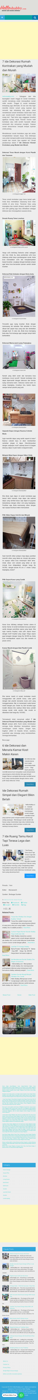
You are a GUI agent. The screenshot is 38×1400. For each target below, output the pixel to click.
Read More (30, 784)
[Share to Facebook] (10, 909)
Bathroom (5, 1185)
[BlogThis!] (6, 909)
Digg (24, 905)
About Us (5, 1361)
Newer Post (6, 995)
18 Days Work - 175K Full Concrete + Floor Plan (22, 1286)
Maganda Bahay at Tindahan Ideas (19, 1327)
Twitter (24, 903)
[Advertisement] (19, 40)
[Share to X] (8, 909)
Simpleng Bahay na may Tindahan (19, 1347)
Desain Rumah (18, 899)
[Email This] (4, 909)
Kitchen (5, 1176)
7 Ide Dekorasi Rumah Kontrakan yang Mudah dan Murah (17, 66)
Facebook (15, 903)
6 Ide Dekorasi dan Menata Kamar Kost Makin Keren (15, 750)
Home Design (6, 1169)
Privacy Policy (6, 1367)
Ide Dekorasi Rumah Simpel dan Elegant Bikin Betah (18, 795)
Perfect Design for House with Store (19, 1253)
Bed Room (6, 1182)
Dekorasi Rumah (8, 899)
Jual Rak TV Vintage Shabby (20, 947)
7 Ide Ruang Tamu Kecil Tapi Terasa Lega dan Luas (17, 841)
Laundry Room (7, 1192)
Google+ (7, 905)
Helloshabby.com (8, 96)
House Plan (6, 1173)
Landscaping (6, 1198)
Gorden (5, 1195)
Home (19, 995)
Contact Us (6, 1364)
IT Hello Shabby (13, 1391)
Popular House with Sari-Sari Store (19, 1276)
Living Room (6, 1179)
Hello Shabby (26, 1389)
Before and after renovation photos (12, 1374)
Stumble (16, 905)
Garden (5, 1189)
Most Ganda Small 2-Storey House (19, 1318)
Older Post (31, 995)
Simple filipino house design (10, 1370)
